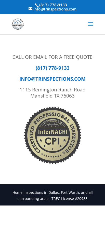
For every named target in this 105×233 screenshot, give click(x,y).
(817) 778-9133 (53, 4)
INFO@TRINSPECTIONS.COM (52, 79)
